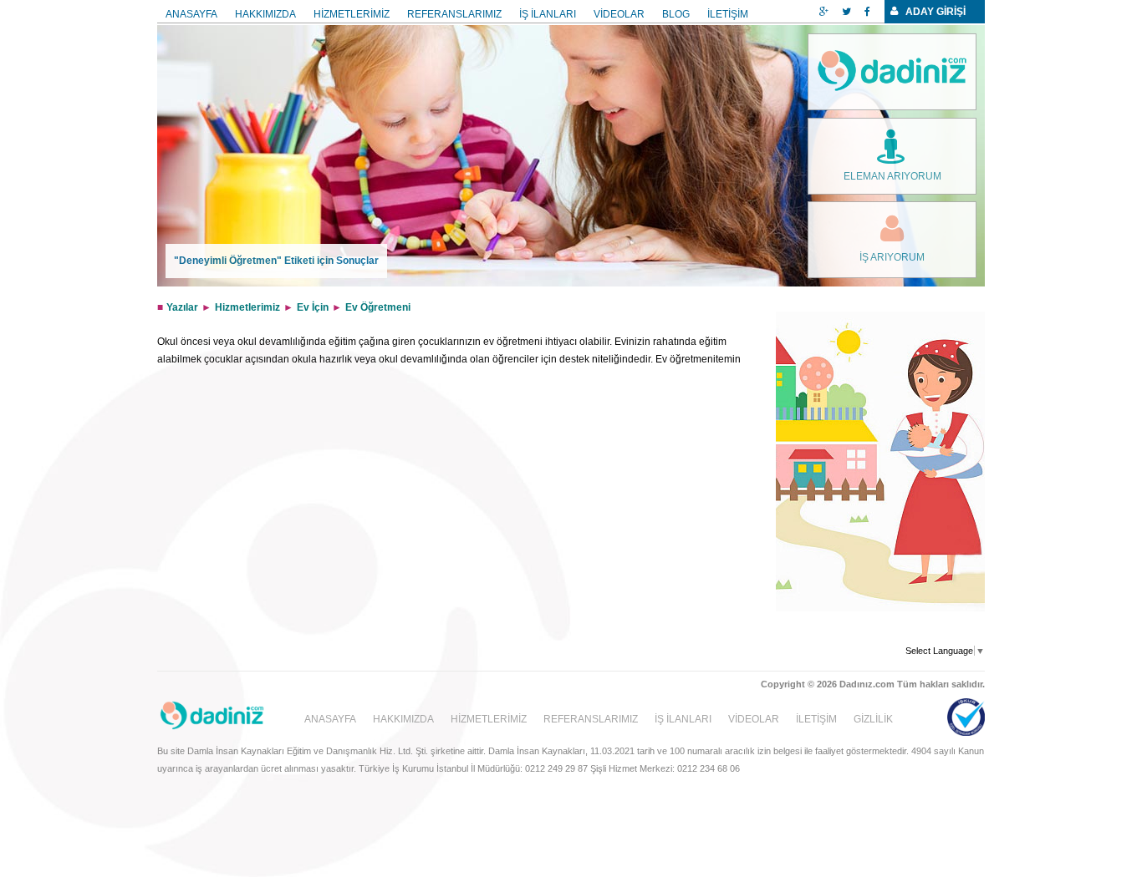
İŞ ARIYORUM (892, 257)
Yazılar (182, 307)
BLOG (676, 14)
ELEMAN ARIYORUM (892, 176)
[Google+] (824, 11)
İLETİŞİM (727, 14)
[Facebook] (867, 11)
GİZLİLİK (873, 719)
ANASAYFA (191, 14)
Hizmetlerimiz (247, 307)
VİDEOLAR (619, 14)
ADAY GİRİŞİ (935, 12)
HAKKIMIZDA (265, 14)
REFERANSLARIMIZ (454, 14)
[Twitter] (846, 11)
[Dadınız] (892, 71)
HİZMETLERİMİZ (352, 14)
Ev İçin (313, 307)
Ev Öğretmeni (377, 307)
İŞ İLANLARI (547, 14)
